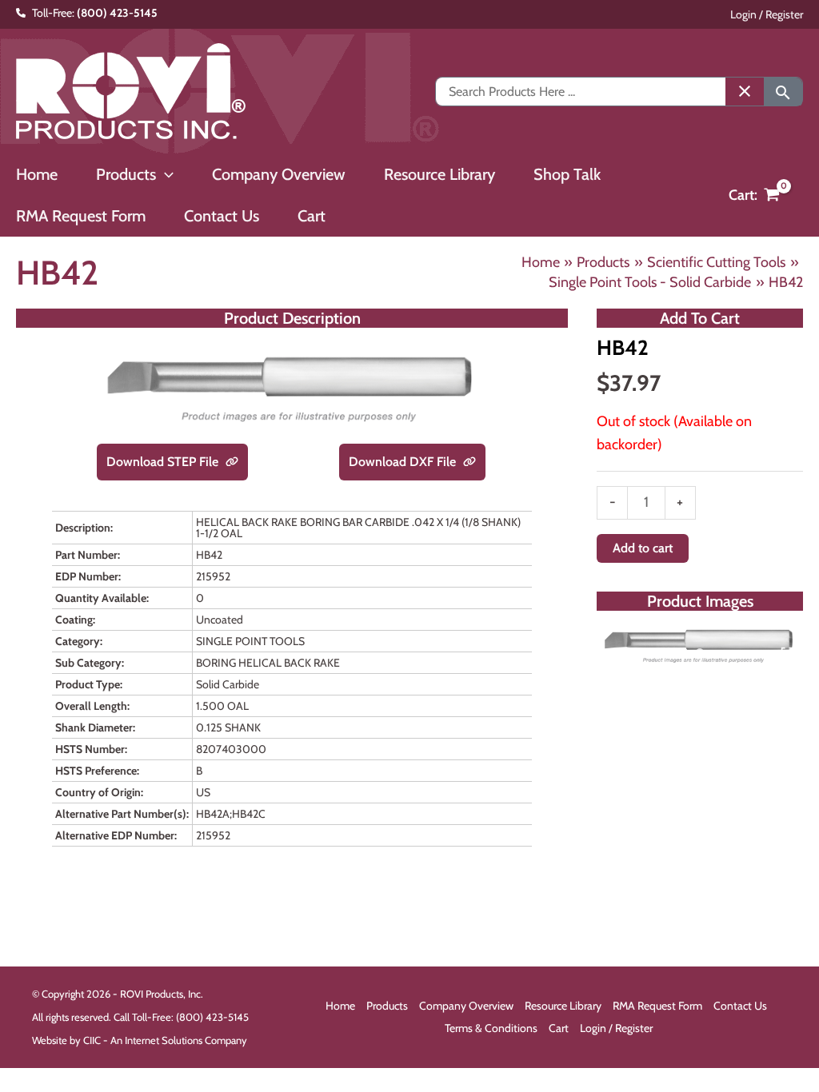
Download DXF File (404, 461)
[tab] (700, 652)
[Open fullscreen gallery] (787, 653)
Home (340, 1005)
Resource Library (563, 1005)
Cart (559, 1028)
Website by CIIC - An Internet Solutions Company (139, 1040)
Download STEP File (164, 461)
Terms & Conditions (491, 1028)
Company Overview (466, 1005)
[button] (165, 174)
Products (387, 1005)
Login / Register (766, 14)
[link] (232, 462)
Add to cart (643, 548)
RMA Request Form (657, 1005)
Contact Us (740, 1005)
